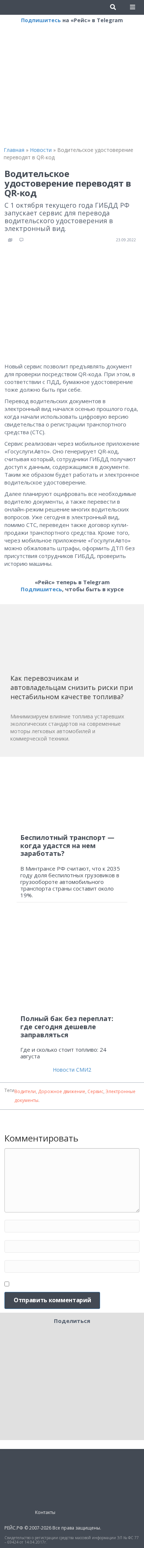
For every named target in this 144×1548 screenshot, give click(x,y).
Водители (25, 1091)
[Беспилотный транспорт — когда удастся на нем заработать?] (72, 795)
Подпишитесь (41, 20)
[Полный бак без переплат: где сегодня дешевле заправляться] (72, 961)
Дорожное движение (61, 1091)
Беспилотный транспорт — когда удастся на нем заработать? (67, 845)
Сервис (95, 1091)
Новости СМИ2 (72, 1069)
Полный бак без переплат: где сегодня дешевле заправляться (66, 1026)
